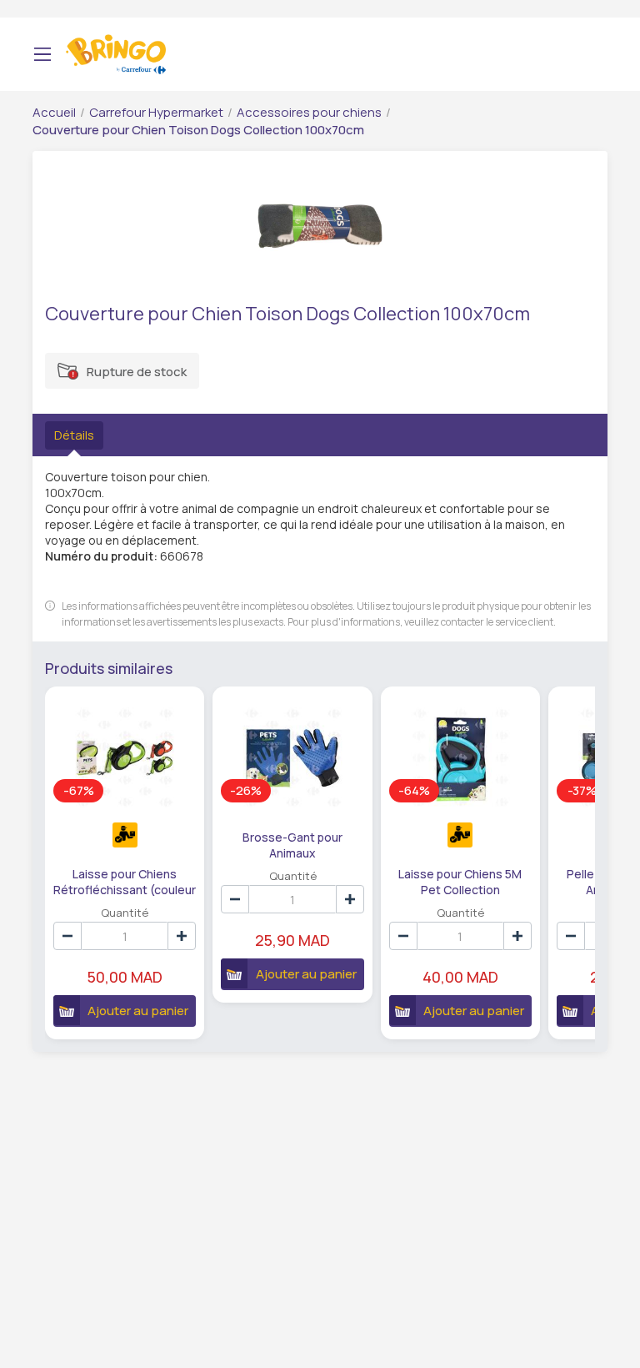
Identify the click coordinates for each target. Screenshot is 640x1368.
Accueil (54, 112)
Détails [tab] (74, 435)
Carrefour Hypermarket (156, 112)
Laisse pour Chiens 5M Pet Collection (460, 881)
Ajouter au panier (138, 1010)
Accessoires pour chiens (309, 112)
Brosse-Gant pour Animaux (292, 844)
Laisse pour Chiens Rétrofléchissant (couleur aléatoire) (124, 881)
